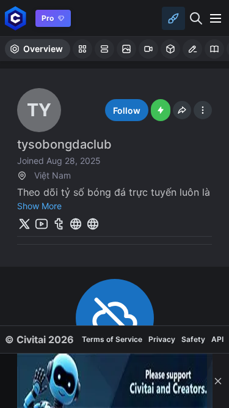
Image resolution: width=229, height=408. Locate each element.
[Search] (196, 18)
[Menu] (215, 18)
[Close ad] (218, 381)
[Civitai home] (15, 18)
